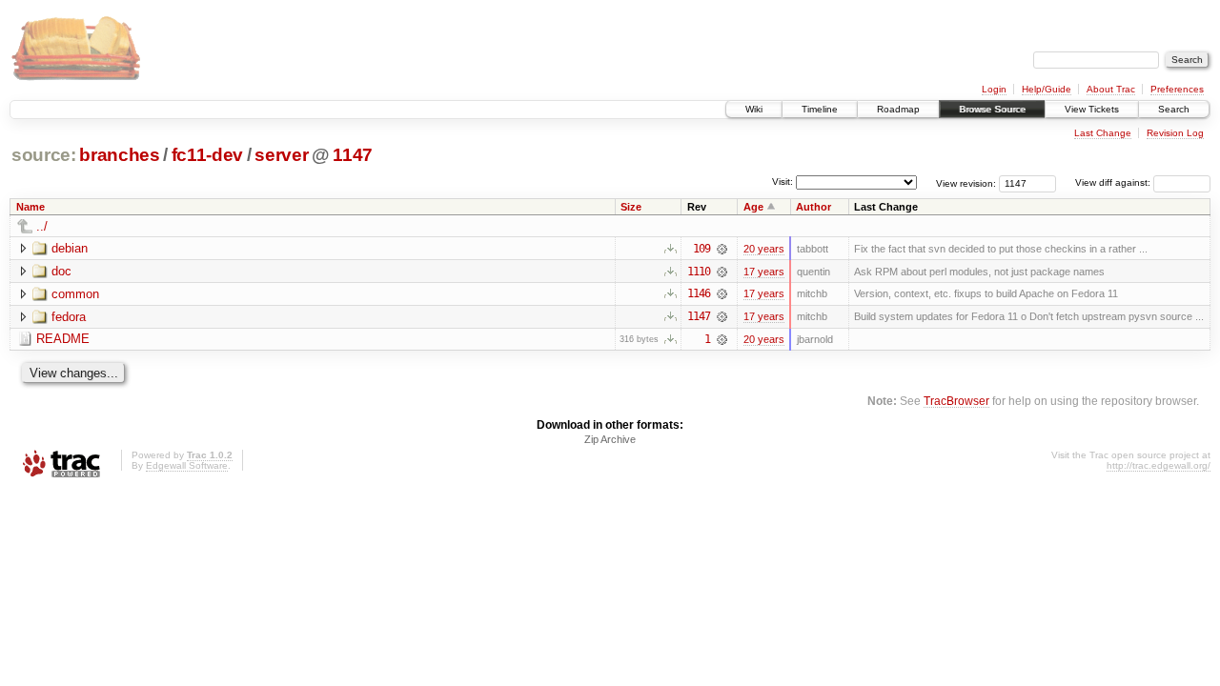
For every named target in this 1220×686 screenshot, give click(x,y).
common (75, 294)
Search (1174, 109)
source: (43, 155)
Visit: (782, 181)
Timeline (820, 109)
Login (994, 89)
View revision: (966, 182)
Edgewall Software (187, 465)
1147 (353, 155)
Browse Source (992, 109)
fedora (68, 317)
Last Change (1102, 133)
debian (69, 248)
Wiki (753, 109)
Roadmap (898, 109)
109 (701, 248)
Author (813, 206)
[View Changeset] (722, 248)
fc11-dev (207, 155)
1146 (698, 293)
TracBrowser (956, 400)
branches (119, 155)
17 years (763, 271)
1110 (698, 271)
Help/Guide (1046, 89)
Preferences (1177, 89)
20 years (763, 248)
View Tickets (1092, 109)
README (63, 339)
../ (42, 226)
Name (30, 206)
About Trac (1111, 89)
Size (630, 206)
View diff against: (1114, 182)
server (281, 155)
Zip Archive (610, 439)
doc (61, 271)
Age (753, 206)
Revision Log (1175, 133)
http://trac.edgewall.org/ (1158, 465)
